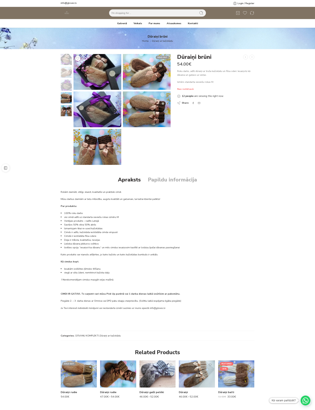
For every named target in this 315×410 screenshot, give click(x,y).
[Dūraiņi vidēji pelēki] (252, 57)
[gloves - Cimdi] (66, 13)
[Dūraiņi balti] (236, 374)
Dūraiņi (183, 392)
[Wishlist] (77, 58)
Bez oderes (111, 378)
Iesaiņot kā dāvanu (109, 384)
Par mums (154, 23)
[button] (305, 400)
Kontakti (193, 23)
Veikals (138, 23)
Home (145, 41)
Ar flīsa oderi (111, 373)
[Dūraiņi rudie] (79, 374)
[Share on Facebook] (193, 103)
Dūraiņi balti (226, 392)
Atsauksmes (174, 23)
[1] (97, 109)
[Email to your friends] (199, 103)
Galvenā (122, 23)
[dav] (147, 72)
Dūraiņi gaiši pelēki (151, 392)
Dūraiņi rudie (69, 392)
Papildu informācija (172, 179)
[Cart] (238, 13)
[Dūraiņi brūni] (245, 57)
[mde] (66, 59)
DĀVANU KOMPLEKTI (87, 335)
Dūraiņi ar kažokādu (162, 41)
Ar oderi (104, 368)
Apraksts (129, 179)
